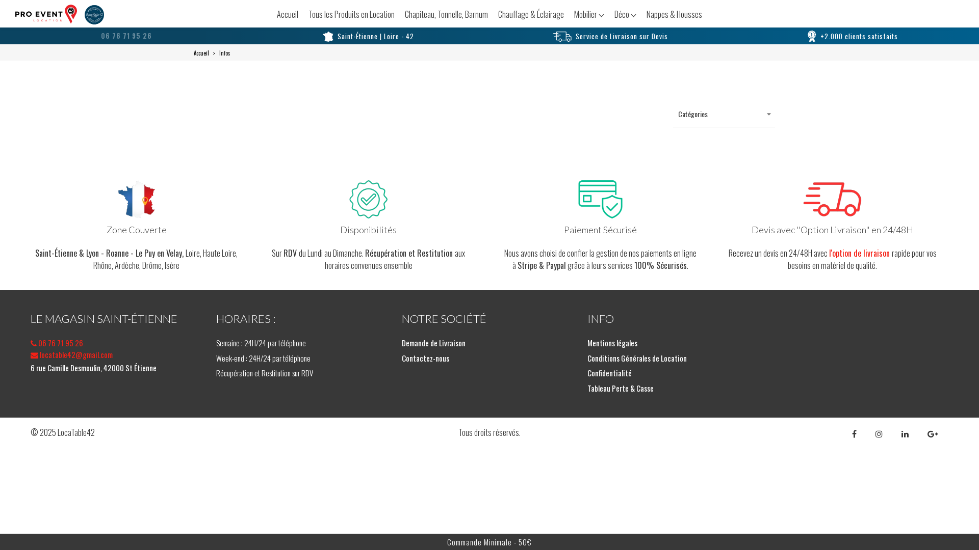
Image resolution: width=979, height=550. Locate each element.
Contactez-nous (425, 358)
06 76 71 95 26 (60, 342)
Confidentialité (609, 372)
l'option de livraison (860, 253)
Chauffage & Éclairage (531, 14)
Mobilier (586, 14)
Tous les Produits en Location (351, 14)
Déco (622, 14)
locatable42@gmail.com (75, 354)
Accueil (287, 14)
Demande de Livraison (434, 342)
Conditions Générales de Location (637, 358)
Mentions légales (612, 342)
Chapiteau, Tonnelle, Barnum (446, 14)
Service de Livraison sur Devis (622, 36)
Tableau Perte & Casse (620, 388)
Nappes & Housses (674, 14)
